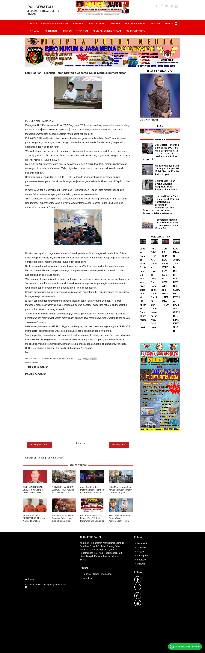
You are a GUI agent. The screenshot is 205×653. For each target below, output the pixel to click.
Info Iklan (87, 578)
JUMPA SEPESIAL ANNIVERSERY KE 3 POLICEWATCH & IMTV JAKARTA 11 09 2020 (165, 278)
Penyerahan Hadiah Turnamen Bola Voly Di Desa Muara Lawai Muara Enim (166, 224)
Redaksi (87, 574)
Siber (96, 574)
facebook (142, 543)
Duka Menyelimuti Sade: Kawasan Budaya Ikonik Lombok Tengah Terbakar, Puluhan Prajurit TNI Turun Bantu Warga (120, 494)
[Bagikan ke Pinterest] (95, 358)
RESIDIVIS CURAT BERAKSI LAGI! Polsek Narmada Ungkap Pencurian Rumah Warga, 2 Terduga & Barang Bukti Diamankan (35, 522)
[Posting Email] (79, 358)
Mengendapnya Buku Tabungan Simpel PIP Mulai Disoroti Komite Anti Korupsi (167, 170)
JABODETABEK (96, 23)
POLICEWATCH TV (135, 31)
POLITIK (155, 23)
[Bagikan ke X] (90, 358)
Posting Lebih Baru (39, 444)
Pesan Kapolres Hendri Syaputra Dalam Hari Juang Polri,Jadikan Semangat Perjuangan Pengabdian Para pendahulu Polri (63, 522)
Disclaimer (106, 574)
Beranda (80, 443)
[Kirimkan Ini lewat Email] (84, 358)
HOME (33, 23)
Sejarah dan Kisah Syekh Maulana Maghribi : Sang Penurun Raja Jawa (166, 185)
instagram (142, 555)
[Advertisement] (48, 554)
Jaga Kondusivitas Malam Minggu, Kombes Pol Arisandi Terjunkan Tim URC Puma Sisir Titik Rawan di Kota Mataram (92, 494)
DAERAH (113, 23)
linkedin (141, 563)
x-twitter (141, 547)
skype (140, 551)
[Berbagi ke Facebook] (93, 358)
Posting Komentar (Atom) (51, 457)
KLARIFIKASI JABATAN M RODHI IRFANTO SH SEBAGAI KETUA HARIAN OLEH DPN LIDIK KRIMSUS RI (176, 289)
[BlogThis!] (87, 358)
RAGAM (168, 23)
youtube (141, 559)
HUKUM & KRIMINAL (136, 23)
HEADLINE (48, 11)
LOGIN (33, 11)
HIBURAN (67, 31)
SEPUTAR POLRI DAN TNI (54, 23)
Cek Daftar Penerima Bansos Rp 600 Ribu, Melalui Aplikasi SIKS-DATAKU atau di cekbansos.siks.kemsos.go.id (161, 152)
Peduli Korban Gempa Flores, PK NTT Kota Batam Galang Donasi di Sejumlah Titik (92, 519)
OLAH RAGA (51, 31)
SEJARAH (35, 31)
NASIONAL (78, 23)
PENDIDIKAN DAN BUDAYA (106, 31)
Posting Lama (118, 444)
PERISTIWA (82, 31)
